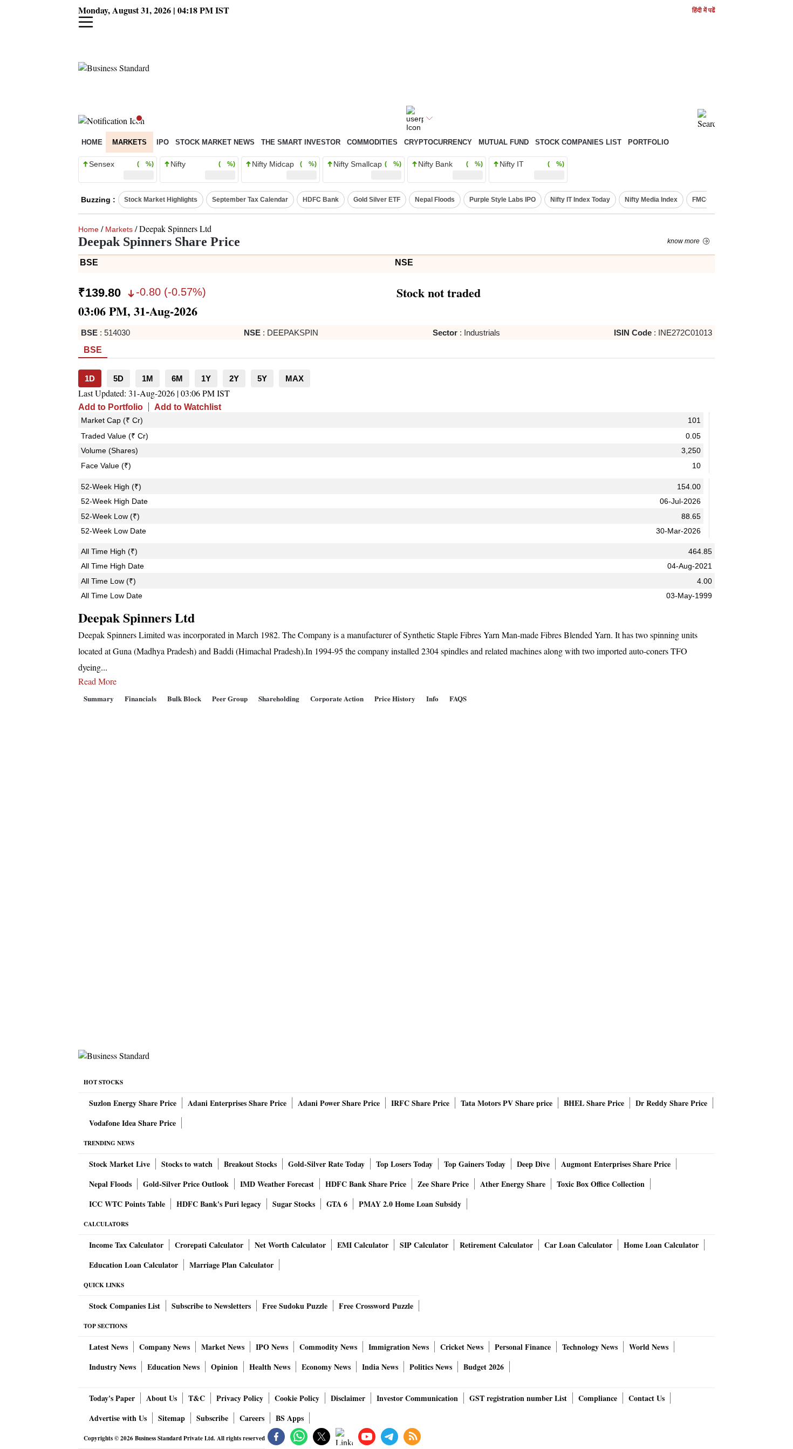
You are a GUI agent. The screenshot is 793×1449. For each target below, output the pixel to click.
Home (91, 142)
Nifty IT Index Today (580, 199)
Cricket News (461, 1346)
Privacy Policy (239, 1398)
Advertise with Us (118, 1418)
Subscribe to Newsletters (211, 1305)
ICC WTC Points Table (127, 1203)
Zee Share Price (443, 1184)
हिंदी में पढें (703, 10)
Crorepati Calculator (209, 1244)
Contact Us (646, 1398)
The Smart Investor (300, 142)
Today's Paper (112, 1398)
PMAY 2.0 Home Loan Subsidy (410, 1203)
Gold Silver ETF (376, 199)
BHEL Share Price (594, 1103)
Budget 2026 (483, 1366)
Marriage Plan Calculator (231, 1264)
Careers (252, 1418)
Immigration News (398, 1346)
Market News (222, 1346)
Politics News (430, 1366)
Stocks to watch (187, 1164)
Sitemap (171, 1418)
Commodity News (328, 1346)
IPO (162, 142)
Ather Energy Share (512, 1184)
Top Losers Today (404, 1164)
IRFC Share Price (420, 1103)
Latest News (108, 1346)
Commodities (372, 142)
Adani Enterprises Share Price (237, 1103)
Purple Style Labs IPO (502, 199)
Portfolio (648, 142)
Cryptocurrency (438, 142)
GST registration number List (518, 1398)
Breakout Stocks (250, 1164)
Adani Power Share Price (339, 1103)
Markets (129, 142)
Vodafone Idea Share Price (132, 1123)
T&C (196, 1398)
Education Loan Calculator (133, 1264)
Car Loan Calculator (578, 1244)
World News (648, 1346)
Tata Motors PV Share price (506, 1103)
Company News (164, 1346)
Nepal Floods (435, 199)
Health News (269, 1366)
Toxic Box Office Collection (601, 1184)
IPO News (272, 1346)
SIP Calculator (424, 1244)
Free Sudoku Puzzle (294, 1305)
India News (380, 1366)
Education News (173, 1366)
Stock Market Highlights (160, 199)
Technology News (590, 1346)
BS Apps (290, 1418)
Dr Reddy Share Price (671, 1103)
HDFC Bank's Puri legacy (218, 1203)
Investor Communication (417, 1398)
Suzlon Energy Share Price (132, 1103)
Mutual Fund (503, 142)
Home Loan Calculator (661, 1244)
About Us (161, 1398)
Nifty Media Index (651, 199)
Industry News (112, 1366)
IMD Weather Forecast (277, 1184)
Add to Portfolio (110, 407)
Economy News (326, 1366)
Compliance (597, 1398)
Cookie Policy (297, 1398)
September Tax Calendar (250, 199)
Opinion (224, 1366)
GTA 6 (336, 1203)
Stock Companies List (124, 1305)
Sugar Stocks (293, 1203)
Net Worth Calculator (290, 1244)
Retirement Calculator (496, 1244)
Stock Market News (215, 142)
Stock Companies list (578, 142)
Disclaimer (348, 1398)
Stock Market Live (119, 1164)
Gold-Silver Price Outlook (186, 1184)
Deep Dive (533, 1164)
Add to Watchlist (187, 407)
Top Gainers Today (474, 1164)
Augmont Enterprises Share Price (616, 1164)
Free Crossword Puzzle (376, 1305)
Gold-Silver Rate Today (326, 1164)
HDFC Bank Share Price (365, 1184)
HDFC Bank (321, 199)
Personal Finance (523, 1346)
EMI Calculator (362, 1244)
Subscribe (212, 1418)
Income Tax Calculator (126, 1244)
